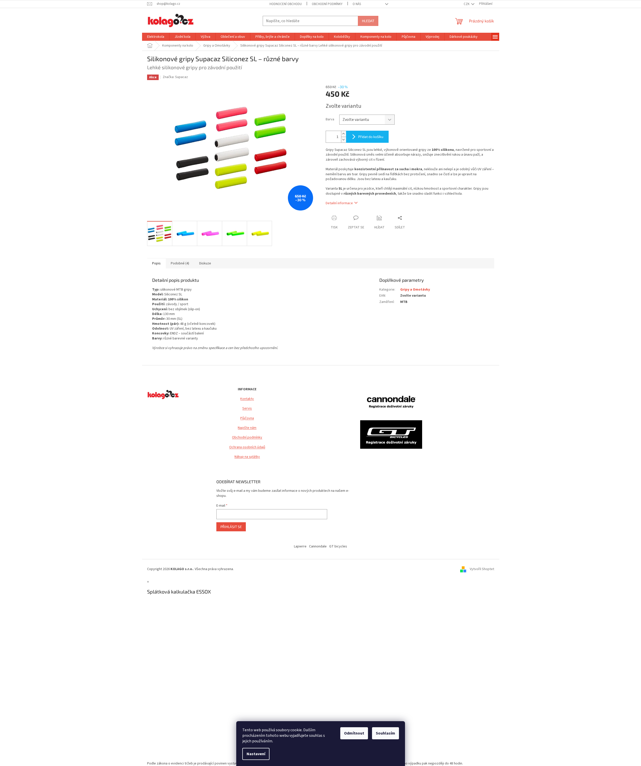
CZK (467, 4)
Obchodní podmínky (247, 437)
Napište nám (247, 428)
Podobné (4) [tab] (180, 263)
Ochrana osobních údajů (247, 447)
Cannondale (318, 546)
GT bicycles (338, 546)
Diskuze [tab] (205, 263)
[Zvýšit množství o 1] (343, 134)
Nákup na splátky (247, 457)
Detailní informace (339, 203)
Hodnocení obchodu (285, 4)
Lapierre (300, 546)
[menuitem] (155, 37)
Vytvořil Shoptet (482, 569)
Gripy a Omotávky (415, 289)
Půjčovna (247, 418)
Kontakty (247, 399)
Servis (247, 408)
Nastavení (256, 754)
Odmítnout (354, 733)
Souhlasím (385, 733)
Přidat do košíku (370, 136)
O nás (357, 4)
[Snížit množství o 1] (343, 140)
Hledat (368, 21)
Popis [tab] (156, 263)
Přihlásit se (231, 527)
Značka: (175, 77)
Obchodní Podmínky (327, 4)
